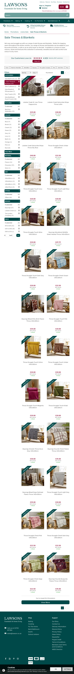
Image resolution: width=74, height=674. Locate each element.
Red (54, 67)
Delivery (42, 2)
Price (7, 219)
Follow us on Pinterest (14, 659)
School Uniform (33, 634)
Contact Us (56, 624)
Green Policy (56, 634)
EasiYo (30, 632)
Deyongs (34, 67)
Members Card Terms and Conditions (59, 646)
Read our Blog (10, 659)
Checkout (62, 6)
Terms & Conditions (58, 642)
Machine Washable (16, 67)
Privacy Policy (57, 632)
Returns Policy (57, 629)
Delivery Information (59, 626)
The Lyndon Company (44, 67)
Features (8, 103)
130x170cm (61, 67)
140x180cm (27, 67)
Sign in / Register (45, 5)
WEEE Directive (57, 649)
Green (7, 67)
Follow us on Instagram (18, 659)
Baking (30, 621)
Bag (67, 6)
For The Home (33, 626)
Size (6, 172)
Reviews (59, 2)
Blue (67, 67)
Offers (7, 191)
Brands (7, 201)
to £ (10, 235)
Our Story (55, 621)
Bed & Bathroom (33, 629)
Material (8, 156)
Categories (9, 75)
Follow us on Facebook (6, 659)
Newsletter (55, 637)
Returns (47, 2)
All (19, 106)
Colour (7, 115)
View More (45, 602)
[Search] (67, 15)
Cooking (31, 624)
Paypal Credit (56, 639)
